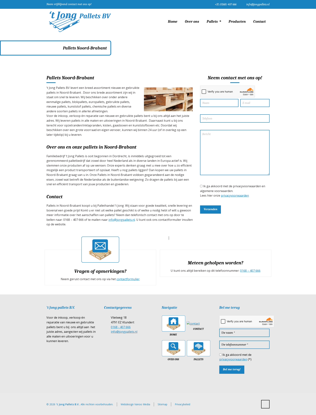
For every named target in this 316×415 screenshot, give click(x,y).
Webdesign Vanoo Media (135, 404)
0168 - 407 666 (121, 327)
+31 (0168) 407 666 (225, 4)
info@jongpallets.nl (258, 4)
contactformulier (128, 279)
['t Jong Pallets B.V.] (79, 21)
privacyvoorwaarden (235, 195)
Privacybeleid (182, 404)
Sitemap (162, 404)
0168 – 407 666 (250, 271)
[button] (4, 410)
